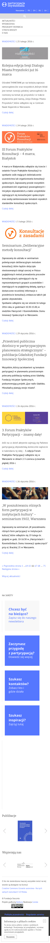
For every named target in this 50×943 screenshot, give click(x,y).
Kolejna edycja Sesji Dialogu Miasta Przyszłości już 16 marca (23, 70)
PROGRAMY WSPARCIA (12, 27)
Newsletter (20, 10)
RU (40, 10)
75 (44, 566)
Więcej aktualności (11, 576)
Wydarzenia (8, 24)
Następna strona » (10, 569)
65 (30, 566)
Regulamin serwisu (35, 914)
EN (34, 10)
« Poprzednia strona (11, 566)
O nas (5, 33)
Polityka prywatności (14, 914)
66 (33, 566)
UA (45, 10)
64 (26, 566)
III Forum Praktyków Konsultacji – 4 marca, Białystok (18, 154)
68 (39, 566)
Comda (35, 902)
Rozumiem (10, 937)
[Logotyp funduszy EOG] (25, 865)
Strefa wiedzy (9, 30)
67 (36, 566)
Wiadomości (8, 41)
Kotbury (19, 902)
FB (29, 10)
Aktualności (8, 21)
